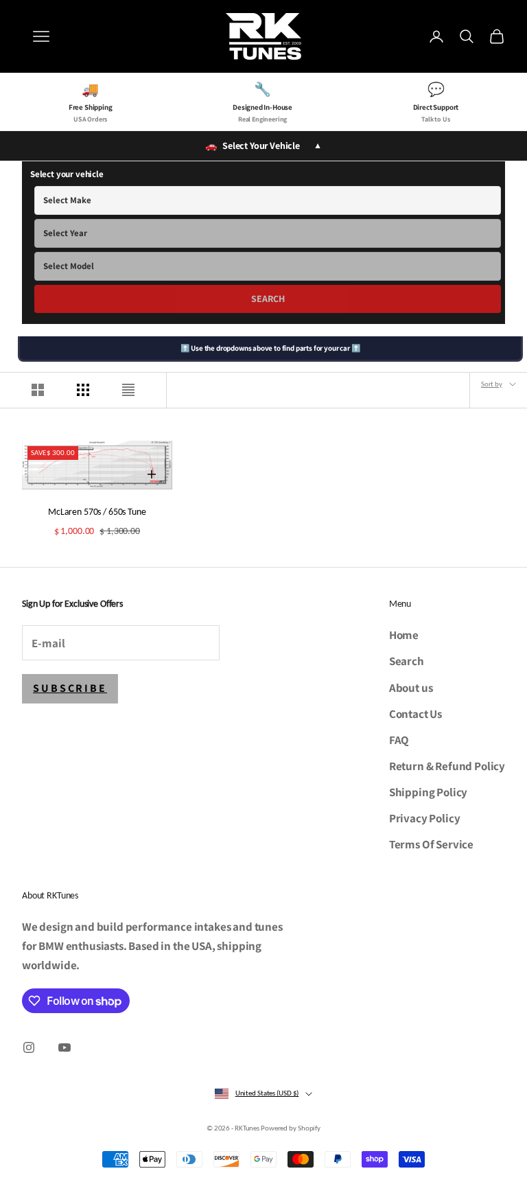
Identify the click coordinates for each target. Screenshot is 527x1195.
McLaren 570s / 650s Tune (97, 511)
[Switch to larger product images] (38, 390)
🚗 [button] (263, 145)
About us (411, 687)
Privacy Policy (424, 818)
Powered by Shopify (290, 1128)
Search (268, 298)
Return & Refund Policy (447, 766)
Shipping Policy (428, 792)
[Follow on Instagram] (29, 1047)
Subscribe (70, 688)
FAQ (399, 739)
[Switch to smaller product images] (83, 390)
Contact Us (415, 713)
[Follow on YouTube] (64, 1047)
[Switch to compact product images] (128, 390)
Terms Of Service (431, 844)
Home (404, 634)
